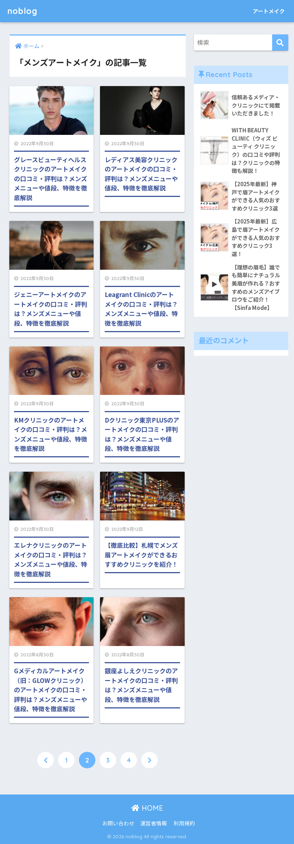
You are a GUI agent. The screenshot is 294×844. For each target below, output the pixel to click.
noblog (23, 11)
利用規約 (184, 823)
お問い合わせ (118, 823)
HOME (151, 807)
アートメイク (269, 11)
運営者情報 (153, 823)
